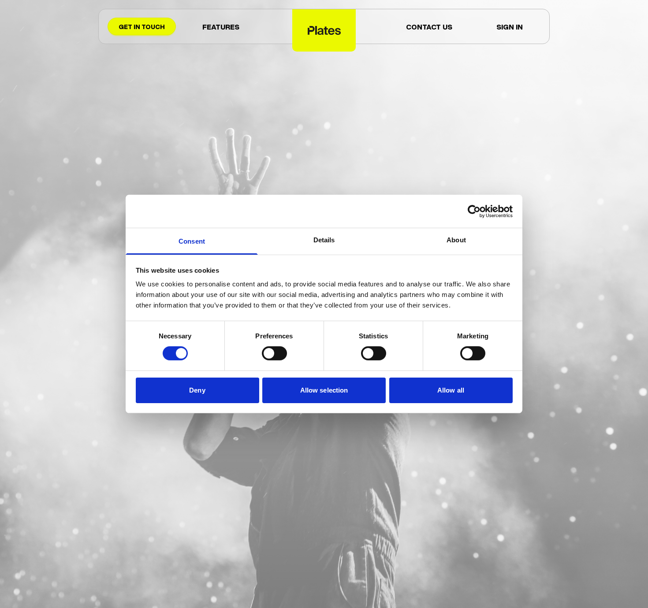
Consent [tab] (192, 241)
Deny (197, 390)
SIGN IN (509, 26)
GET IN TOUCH (142, 26)
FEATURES (220, 26)
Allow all (450, 390)
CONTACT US (429, 26)
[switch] (274, 353)
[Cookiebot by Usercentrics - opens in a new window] (474, 211)
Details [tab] (324, 240)
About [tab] (456, 240)
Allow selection (324, 390)
